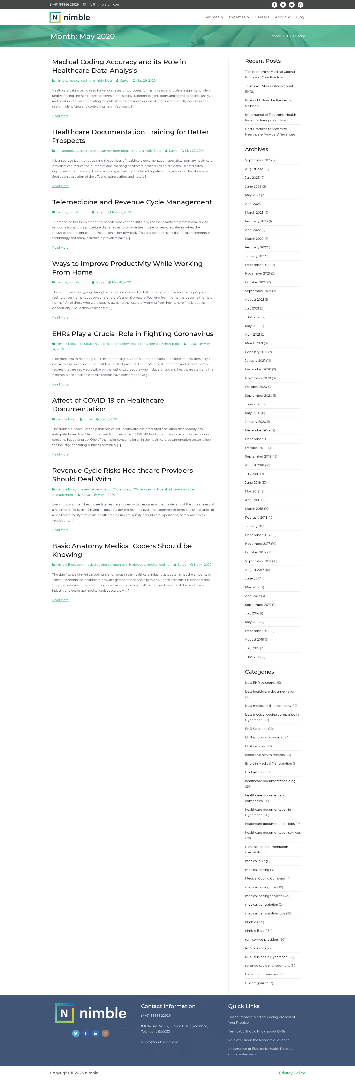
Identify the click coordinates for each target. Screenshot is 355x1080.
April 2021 (252, 334)
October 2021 (255, 282)
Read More (60, 116)
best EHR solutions (259, 683)
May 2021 (252, 326)
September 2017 (258, 561)
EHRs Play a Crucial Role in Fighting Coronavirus (132, 334)
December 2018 (258, 439)
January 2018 (255, 526)
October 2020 (256, 387)
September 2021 (258, 291)
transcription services (261, 974)
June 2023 (253, 186)
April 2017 (252, 596)
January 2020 (255, 422)
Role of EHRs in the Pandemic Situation (258, 1040)
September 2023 (258, 160)
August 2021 (254, 299)
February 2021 (256, 352)
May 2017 (252, 587)
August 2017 (254, 570)
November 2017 (257, 544)
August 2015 (254, 639)
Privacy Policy (292, 1073)
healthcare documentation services (273, 832)
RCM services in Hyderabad (151, 489)
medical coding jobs (260, 887)
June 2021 (253, 317)
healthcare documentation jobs (270, 824)
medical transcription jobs (265, 913)
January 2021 (255, 361)
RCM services (120, 489)
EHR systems (148, 344)
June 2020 (253, 404)
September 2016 (258, 605)
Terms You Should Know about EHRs (257, 1031)
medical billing (256, 861)
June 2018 (253, 482)
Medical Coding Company (265, 878)
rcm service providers (93, 489)
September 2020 (258, 395)
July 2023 (252, 178)
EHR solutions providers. (118, 344)
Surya (124, 80)
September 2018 (258, 456)
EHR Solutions (87, 344)
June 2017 (253, 578)
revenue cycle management (267, 966)
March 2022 (254, 239)
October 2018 (255, 448)
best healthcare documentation (270, 691)
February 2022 (256, 247)
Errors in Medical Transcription (268, 763)
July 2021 (252, 308)
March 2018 (254, 509)
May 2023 (252, 195)
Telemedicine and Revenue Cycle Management (132, 202)
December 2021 (257, 265)
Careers (262, 17)
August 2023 (255, 169)
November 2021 (257, 273)
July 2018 (252, 474)
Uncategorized (67, 151)
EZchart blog (169, 344)
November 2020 (258, 378)
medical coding (80, 80)
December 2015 (257, 631)
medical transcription (261, 904)
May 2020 (252, 413)
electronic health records (265, 755)
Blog (300, 17)
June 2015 (253, 657)
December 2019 (258, 430)
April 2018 (252, 500)
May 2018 (252, 491)
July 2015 (252, 648)
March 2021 (254, 343)
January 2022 (255, 256)
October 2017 (255, 552)
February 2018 (256, 517)
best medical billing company (268, 706)
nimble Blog (102, 80)
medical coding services (263, 896)
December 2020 (258, 369)
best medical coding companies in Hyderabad (111, 565)
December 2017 (257, 535)
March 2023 (254, 212)
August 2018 (254, 465)
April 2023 (253, 204)
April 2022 (253, 230)
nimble (61, 80)
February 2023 (256, 221)
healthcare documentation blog (104, 151)
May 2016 (252, 622)
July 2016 (252, 613)
